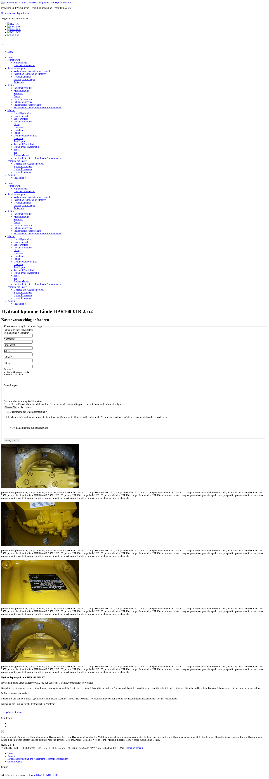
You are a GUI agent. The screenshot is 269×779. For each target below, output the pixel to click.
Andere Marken (21, 155)
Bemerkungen (11, 385)
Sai (15, 152)
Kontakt (11, 175)
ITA (16, 23)
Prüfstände (19, 82)
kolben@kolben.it (134, 748)
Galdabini (18, 138)
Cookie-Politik (14, 761)
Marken (11, 110)
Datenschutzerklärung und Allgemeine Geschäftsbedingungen (37, 758)
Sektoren (11, 85)
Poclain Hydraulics (23, 121)
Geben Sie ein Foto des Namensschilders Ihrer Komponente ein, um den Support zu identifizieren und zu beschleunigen (62, 404)
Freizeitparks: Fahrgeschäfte (27, 104)
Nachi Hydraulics (22, 113)
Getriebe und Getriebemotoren (29, 163)
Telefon (7, 351)
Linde (16, 124)
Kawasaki (19, 127)
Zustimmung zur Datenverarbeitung (28, 411)
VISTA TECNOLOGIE (46, 775)
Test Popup (19, 141)
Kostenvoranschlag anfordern (15, 13)
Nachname (10, 338)
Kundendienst (20, 62)
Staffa (16, 149)
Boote (17, 96)
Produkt (8, 369)
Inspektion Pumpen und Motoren (30, 74)
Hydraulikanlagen (22, 76)
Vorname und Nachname (16, 332)
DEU (18, 32)
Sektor (7, 363)
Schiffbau (18, 93)
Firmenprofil (13, 59)
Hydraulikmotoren (23, 169)
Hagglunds (19, 130)
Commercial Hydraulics (25, 135)
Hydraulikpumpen (23, 166)
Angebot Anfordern (12, 712)
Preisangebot (20, 177)
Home (10, 57)
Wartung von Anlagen (24, 79)
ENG (18, 26)
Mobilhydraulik (21, 90)
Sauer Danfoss (21, 118)
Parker (17, 132)
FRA (18, 29)
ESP (16, 35)
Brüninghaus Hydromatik (26, 147)
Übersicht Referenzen (24, 65)
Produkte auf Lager (16, 161)
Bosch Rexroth (21, 116)
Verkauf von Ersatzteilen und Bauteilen (33, 71)
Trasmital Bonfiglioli (24, 144)
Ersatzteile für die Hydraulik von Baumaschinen (37, 107)
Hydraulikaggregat (23, 172)
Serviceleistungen (16, 68)
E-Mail (8, 357)
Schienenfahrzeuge (23, 102)
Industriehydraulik (23, 88)
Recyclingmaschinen (24, 99)
